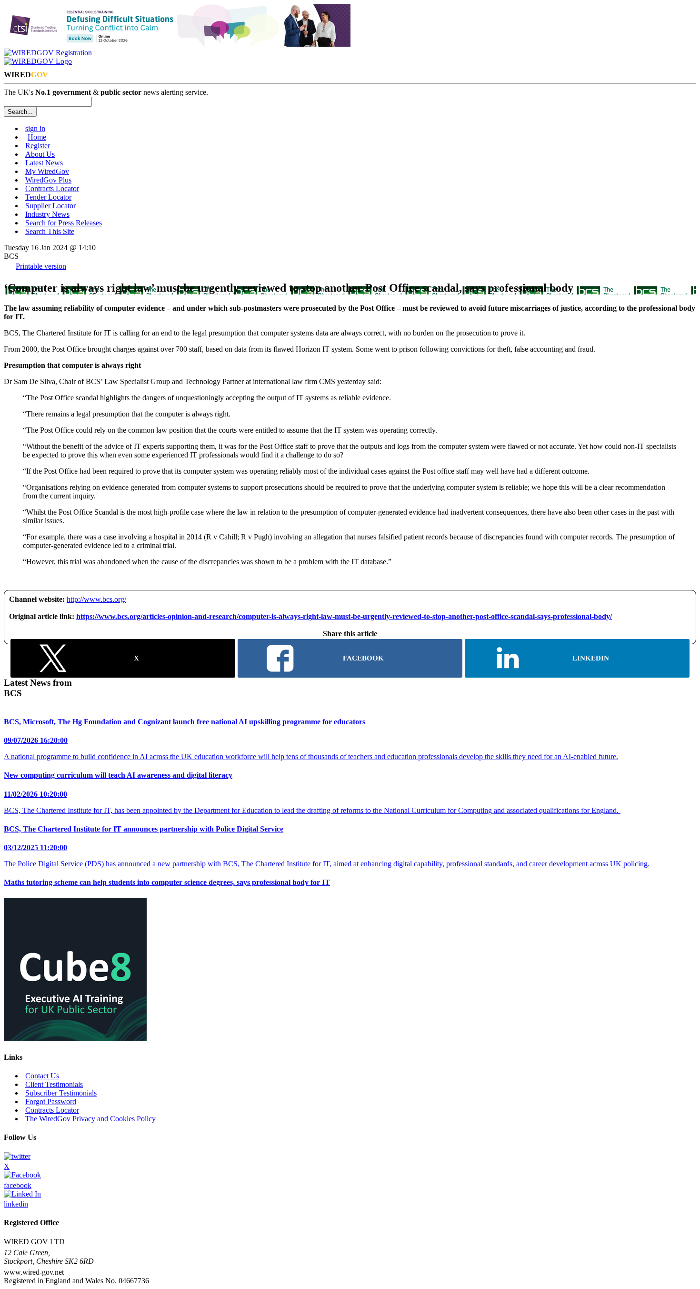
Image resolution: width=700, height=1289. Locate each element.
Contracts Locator (52, 188)
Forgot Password (50, 1101)
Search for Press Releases (63, 223)
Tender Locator (48, 197)
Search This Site (49, 231)
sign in (35, 128)
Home (37, 137)
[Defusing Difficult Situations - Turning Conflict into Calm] (177, 44)
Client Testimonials (54, 1084)
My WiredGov (47, 171)
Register (37, 146)
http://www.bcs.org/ (96, 599)
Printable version (41, 266)
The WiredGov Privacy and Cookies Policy (90, 1119)
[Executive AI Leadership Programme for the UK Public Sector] (75, 1039)
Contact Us (42, 1076)
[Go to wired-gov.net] (38, 61)
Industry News (47, 214)
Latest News (44, 163)
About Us (40, 154)
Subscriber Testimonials (61, 1093)
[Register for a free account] (48, 53)
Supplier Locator (50, 206)
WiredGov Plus (48, 180)
